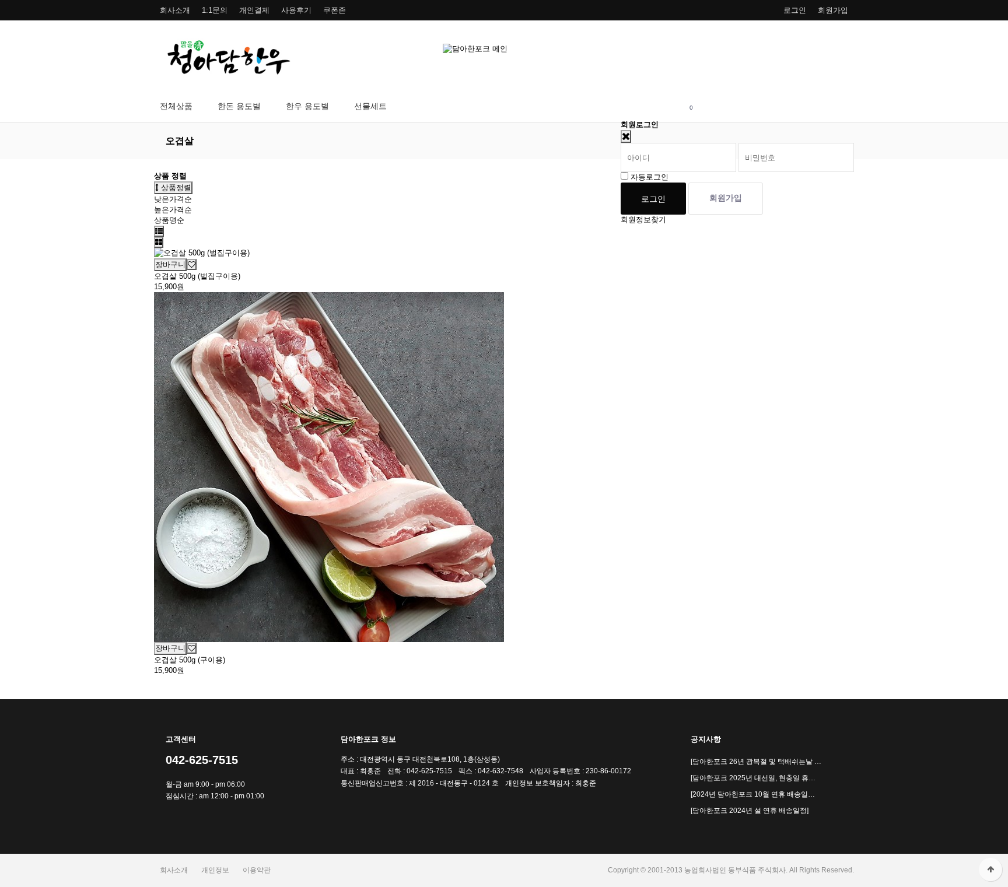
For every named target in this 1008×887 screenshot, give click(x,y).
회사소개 (175, 10)
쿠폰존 (334, 10)
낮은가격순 (173, 199)
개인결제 (254, 10)
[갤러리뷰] (158, 242)
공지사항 (706, 739)
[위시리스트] (192, 264)
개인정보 (215, 870)
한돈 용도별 (239, 106)
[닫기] (626, 136)
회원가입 (833, 10)
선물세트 (370, 106)
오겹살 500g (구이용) (189, 659)
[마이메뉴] (634, 106)
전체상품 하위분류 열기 (199, 106)
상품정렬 (175, 187)
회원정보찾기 (643, 219)
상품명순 (169, 220)
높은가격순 (173, 209)
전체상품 (176, 106)
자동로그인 (649, 177)
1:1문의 (215, 10)
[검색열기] (662, 106)
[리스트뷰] (159, 231)
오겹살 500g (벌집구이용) (197, 276)
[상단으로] (990, 869)
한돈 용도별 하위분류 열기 (267, 106)
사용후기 (296, 10)
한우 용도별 (307, 106)
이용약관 (257, 870)
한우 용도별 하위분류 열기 (335, 106)
